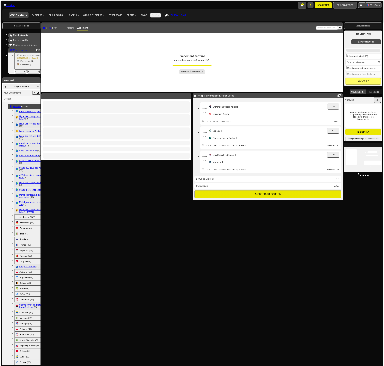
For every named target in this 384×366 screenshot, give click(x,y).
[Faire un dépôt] (311, 5)
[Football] (50, 28)
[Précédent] (37, 50)
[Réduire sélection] (34, 93)
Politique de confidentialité (358, 146)
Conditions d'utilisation (365, 144)
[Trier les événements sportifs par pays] (38, 93)
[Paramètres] (362, 5)
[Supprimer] (188, 96)
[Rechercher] (340, 28)
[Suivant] (51, 96)
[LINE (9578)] (44, 28)
